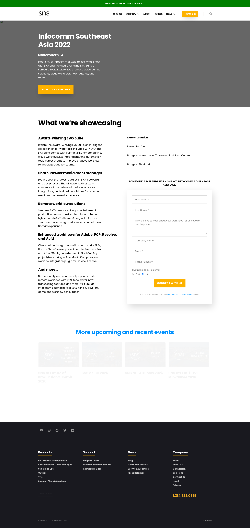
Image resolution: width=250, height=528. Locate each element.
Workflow (131, 14)
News (169, 14)
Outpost (42, 472)
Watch (159, 14)
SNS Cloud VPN (46, 468)
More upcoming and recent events (125, 332)
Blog (130, 460)
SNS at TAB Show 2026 (144, 373)
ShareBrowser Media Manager (55, 464)
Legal (176, 481)
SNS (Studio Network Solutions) (56, 520)
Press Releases (136, 472)
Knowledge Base (92, 468)
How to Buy (190, 14)
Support (147, 14)
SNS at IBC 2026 (95, 373)
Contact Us (179, 476)
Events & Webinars (138, 468)
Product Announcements (97, 464)
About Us (178, 464)
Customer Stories (138, 464)
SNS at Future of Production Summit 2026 (55, 377)
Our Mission (179, 468)
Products (117, 14)
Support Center (92, 460)
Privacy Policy (172, 294)
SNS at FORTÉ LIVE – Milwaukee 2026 (185, 375)
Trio (40, 476)
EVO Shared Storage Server (53, 460)
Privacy (177, 485)
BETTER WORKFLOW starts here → (125, 3)
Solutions (178, 472)
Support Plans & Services (52, 481)
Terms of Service (188, 294)
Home (176, 460)
